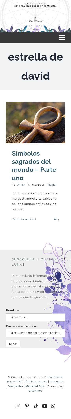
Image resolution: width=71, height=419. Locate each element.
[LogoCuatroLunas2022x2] (35, 17)
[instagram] (18, 406)
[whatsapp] (53, 406)
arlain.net (35, 390)
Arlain (21, 184)
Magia (52, 184)
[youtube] (44, 406)
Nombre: (13, 310)
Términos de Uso (35, 381)
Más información (23, 219)
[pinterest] (26, 406)
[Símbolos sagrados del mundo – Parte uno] (35, 122)
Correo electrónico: (21, 326)
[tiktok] (35, 406)
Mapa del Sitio (35, 386)
